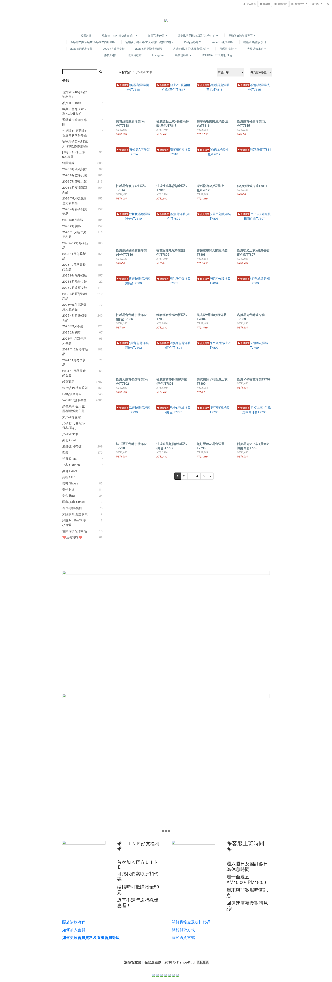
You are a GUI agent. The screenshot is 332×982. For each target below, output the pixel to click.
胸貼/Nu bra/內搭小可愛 (74, 522)
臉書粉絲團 (182, 55)
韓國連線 (86, 35)
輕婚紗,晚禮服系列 (254, 42)
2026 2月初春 (71, 226)
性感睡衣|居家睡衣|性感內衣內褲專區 (92, 42)
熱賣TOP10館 (156, 35)
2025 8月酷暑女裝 (74, 281)
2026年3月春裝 (72, 220)
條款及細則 (153, 962)
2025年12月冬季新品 (75, 245)
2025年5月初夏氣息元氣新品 (74, 306)
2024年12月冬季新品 (75, 351)
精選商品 (68, 381)
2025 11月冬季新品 (74, 256)
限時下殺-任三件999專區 (73, 154)
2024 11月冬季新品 (74, 362)
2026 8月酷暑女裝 (81, 48)
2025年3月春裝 (72, 326)
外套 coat (69, 440)
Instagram (158, 55)
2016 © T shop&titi (179, 962)
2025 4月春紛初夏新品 (74, 317)
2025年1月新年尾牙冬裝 (74, 340)
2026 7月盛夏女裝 (114, 48)
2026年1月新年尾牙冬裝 (74, 234)
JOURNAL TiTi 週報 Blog (217, 55)
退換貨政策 (135, 55)
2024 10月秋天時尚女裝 (74, 373)
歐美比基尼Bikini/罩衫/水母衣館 (197, 35)
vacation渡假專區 (222, 42)
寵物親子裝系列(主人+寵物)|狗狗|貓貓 (148, 42)
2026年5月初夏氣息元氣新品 (74, 200)
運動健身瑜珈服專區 (240, 35)
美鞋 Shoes (70, 483)
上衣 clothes (71, 465)
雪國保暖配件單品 (74, 531)
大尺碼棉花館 (255, 48)
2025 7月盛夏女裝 (74, 287)
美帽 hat (68, 489)
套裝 (65, 452)
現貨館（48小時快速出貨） (118, 35)
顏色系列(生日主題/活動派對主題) (73, 408)
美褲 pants (69, 471)
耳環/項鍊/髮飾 (72, 508)
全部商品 (125, 72)
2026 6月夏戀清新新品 (149, 48)
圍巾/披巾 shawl (73, 501)
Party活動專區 (192, 42)
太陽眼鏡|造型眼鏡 (75, 514)
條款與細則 (111, 55)
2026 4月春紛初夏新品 (74, 211)
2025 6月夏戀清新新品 (74, 296)
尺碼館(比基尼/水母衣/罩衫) (190, 48)
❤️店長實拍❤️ (72, 537)
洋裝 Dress (69, 458)
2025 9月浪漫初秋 (74, 275)
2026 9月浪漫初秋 (74, 169)
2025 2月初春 (71, 332)
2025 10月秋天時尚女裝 (74, 266)
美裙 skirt (68, 477)
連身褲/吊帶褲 (71, 446)
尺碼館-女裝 (227, 48)
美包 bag (68, 495)
